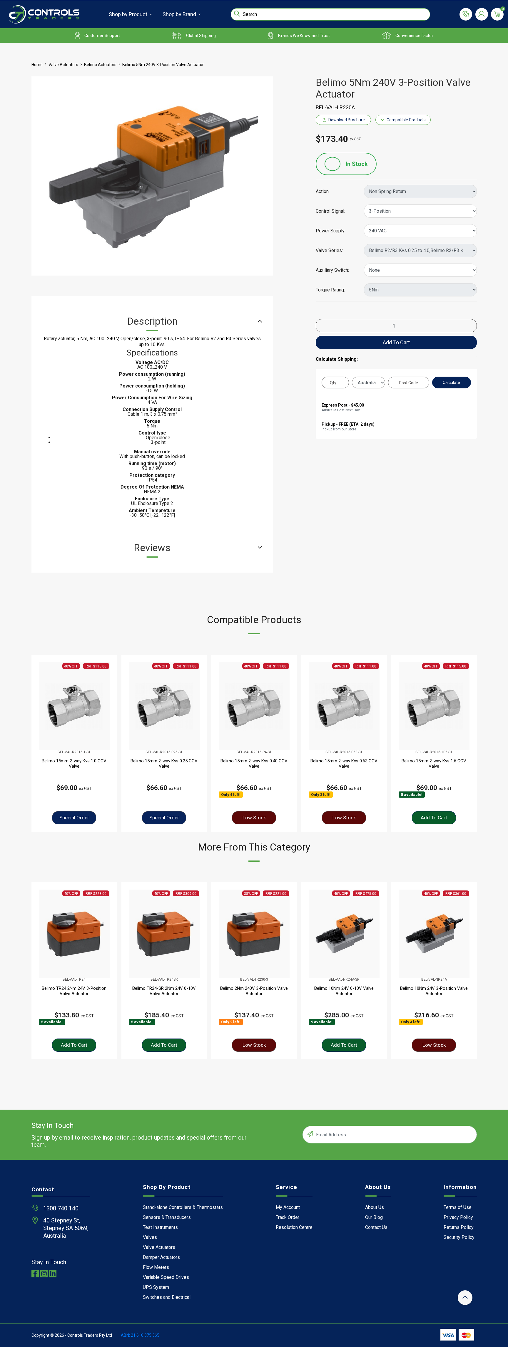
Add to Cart (396, 342)
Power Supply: (330, 231)
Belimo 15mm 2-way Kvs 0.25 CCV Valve (164, 763)
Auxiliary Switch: (332, 270)
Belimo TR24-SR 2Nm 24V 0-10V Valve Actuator (164, 991)
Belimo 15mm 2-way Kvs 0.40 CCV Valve (254, 763)
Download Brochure (346, 120)
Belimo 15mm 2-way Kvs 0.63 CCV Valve (343, 763)
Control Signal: (330, 211)
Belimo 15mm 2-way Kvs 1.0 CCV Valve (74, 763)
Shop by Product (128, 14)
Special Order (74, 818)
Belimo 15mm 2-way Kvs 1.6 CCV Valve (434, 763)
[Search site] (237, 13)
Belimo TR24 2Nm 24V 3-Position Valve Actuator (74, 991)
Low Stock (254, 818)
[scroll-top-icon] (465, 1297)
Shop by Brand (179, 14)
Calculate (451, 382)
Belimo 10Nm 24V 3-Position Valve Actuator (434, 991)
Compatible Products (406, 120)
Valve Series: (329, 250)
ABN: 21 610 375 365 (140, 1335)
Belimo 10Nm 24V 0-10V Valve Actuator (344, 991)
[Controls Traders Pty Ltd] (44, 14)
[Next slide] (464, 743)
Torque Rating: (330, 290)
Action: (323, 191)
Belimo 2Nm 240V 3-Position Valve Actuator (254, 991)
